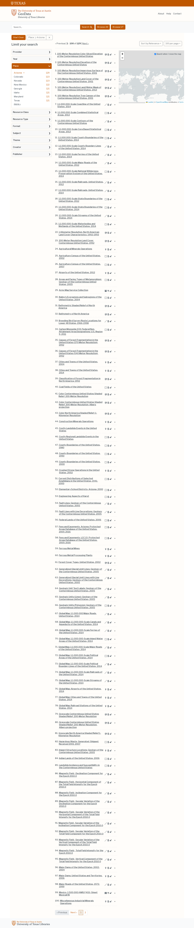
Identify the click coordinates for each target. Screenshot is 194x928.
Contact (177, 13)
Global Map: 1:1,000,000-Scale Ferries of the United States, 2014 (79, 631)
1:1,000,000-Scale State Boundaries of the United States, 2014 (81, 208)
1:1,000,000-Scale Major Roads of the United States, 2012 (78, 163)
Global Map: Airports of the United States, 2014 (80, 690)
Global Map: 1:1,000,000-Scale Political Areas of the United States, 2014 (78, 656)
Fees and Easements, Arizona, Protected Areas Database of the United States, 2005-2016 (80, 529)
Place (16, 66)
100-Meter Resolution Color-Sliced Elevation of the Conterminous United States (80, 55)
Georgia (18, 88)
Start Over (18, 37)
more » (17, 104)
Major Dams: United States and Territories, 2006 (80, 876)
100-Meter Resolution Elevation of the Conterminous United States (77, 63)
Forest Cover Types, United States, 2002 (80, 562)
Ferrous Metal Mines (69, 548)
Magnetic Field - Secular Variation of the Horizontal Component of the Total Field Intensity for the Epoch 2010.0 (79, 814)
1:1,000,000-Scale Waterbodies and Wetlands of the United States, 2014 (77, 225)
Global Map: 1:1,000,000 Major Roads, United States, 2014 (78, 614)
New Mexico (20, 84)
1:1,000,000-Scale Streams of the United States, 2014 (80, 216)
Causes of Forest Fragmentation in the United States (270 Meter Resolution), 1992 (78, 342)
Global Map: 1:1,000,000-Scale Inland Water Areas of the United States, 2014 (81, 639)
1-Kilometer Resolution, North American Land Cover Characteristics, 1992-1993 (79, 233)
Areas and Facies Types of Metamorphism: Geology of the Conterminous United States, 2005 (80, 282)
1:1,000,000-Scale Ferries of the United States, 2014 (78, 155)
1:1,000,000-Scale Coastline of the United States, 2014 (78, 105)
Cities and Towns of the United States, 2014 (78, 371)
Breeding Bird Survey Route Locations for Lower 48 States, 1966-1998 (80, 321)
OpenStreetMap (162, 102)
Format (16, 126)
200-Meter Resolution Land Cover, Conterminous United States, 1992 (76, 241)
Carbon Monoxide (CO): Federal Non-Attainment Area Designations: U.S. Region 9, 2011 (81, 331)
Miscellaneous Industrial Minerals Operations (77, 901)
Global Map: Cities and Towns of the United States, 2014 (80, 698)
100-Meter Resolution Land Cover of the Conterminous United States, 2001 (78, 80)
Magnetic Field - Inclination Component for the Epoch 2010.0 (80, 793)
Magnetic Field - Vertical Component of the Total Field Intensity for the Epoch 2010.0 (81, 860)
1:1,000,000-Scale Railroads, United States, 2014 (80, 191)
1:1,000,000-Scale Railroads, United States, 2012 (81, 183)
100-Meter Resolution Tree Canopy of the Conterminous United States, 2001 (79, 96)
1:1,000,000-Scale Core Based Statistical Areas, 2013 (80, 130)
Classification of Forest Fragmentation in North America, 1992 (79, 379)
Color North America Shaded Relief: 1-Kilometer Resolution (78, 414)
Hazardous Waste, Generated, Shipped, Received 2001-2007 (79, 742)
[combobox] (46, 27)
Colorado (18, 77)
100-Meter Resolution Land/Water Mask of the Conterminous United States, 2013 (79, 88)
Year (15, 59)
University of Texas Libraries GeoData (31, 15)
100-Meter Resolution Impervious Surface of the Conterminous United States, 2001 (80, 71)
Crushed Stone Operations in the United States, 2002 (79, 471)
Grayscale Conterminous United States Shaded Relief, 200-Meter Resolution (79, 715)
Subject (17, 133)
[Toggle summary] (114, 54)
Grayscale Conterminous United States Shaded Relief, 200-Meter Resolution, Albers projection (79, 724)
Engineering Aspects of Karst (74, 496)
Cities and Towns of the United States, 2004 (78, 362)
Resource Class (21, 112)
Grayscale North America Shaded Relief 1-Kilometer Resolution (80, 734)
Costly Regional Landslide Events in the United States (79, 437)
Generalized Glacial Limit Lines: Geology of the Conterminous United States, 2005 (80, 570)
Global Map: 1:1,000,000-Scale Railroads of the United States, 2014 (80, 673)
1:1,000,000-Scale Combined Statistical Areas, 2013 (78, 113)
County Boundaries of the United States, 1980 (79, 446)
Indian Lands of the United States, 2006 (79, 758)
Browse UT (118, 27)
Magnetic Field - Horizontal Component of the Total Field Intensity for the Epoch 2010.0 (80, 784)
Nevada (18, 80)
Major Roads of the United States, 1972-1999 (79, 885)
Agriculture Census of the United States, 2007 (80, 265)
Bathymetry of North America (74, 314)
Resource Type (20, 119)
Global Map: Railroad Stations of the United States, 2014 (80, 706)
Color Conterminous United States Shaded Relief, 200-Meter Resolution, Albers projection (80, 404)
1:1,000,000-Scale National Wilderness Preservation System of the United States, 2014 (81, 173)
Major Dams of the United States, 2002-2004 (79, 868)
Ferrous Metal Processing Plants (75, 555)
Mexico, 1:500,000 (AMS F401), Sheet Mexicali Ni (78, 893)
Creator (17, 147)
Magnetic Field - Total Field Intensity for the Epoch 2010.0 (81, 851)
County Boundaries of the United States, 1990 (79, 454)
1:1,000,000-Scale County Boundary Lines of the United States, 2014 (79, 147)
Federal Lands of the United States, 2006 (80, 520)
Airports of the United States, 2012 (77, 272)
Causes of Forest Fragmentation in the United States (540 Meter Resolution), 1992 (78, 353)
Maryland (18, 96)
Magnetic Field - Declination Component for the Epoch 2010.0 (81, 774)
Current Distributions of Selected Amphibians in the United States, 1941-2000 (78, 481)
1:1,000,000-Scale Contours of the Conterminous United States (75, 122)
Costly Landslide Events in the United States (78, 429)
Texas (17, 100)
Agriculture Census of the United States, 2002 (80, 256)
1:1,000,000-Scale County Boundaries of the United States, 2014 (80, 138)
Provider (17, 52)
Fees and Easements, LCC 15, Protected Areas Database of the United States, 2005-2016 (79, 540)
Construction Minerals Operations (76, 421)
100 (172, 43)
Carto (181, 102)
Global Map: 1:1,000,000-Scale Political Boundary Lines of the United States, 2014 (80, 664)
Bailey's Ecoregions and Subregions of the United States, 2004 (80, 298)
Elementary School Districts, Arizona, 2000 (81, 489)
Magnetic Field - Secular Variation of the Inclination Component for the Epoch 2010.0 (81, 824)
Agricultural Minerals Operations (75, 249)
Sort (150, 43)
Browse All (102, 27)
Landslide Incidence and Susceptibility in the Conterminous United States (79, 766)
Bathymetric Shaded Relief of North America (76, 306)
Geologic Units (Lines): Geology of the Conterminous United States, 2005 (78, 598)
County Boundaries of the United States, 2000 (79, 462)
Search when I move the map (168, 54)
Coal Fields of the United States (75, 387)
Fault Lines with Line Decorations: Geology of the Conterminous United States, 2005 (80, 512)
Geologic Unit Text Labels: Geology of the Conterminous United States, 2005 (80, 589)
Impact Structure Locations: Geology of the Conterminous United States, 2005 (81, 751)
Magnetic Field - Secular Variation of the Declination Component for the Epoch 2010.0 (79, 803)
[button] (122, 54)
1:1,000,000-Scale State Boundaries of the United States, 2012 (81, 199)
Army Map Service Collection (73, 290)
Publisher (17, 154)
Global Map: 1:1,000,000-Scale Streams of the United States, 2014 (80, 681)
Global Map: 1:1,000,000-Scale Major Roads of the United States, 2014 (80, 648)
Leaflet (150, 102)
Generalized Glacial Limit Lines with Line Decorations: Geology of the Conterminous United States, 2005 (81, 580)
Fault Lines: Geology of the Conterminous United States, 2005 (80, 504)
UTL (31, 923)
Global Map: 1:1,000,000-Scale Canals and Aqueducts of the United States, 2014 (80, 623)
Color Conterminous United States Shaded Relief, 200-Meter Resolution (80, 394)
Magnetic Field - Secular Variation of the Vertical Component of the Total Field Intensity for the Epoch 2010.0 (79, 842)
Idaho (17, 92)
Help (168, 13)
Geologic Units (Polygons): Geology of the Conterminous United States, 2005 (80, 606)
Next (73, 912)
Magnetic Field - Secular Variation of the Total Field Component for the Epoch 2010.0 (81, 832)
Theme (16, 140)
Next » (85, 43)
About (161, 13)
